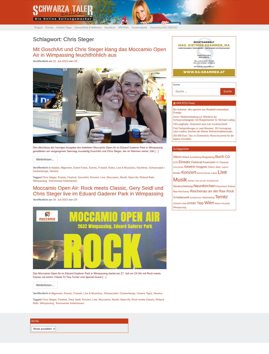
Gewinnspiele (139, 27)
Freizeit (102, 167)
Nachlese (109, 27)
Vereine (54, 171)
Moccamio (113, 177)
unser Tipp (195, 203)
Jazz (218, 166)
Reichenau (183, 191)
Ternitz (221, 196)
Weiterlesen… (45, 159)
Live (102, 177)
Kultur (111, 167)
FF (217, 162)
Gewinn (189, 166)
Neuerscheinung (183, 186)
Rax (175, 191)
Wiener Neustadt (222, 203)
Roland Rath (147, 177)
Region (38, 27)
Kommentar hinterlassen (63, 180)
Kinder (177, 173)
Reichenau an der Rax (208, 191)
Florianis (224, 162)
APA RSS (123, 27)
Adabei (55, 167)
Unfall (183, 203)
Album (177, 156)
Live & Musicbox (125, 167)
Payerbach (221, 186)
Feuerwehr (209, 162)
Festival (71, 177)
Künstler (206, 173)
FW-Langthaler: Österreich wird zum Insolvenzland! (200, 124)
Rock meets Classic (143, 299)
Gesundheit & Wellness (88, 27)
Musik (123, 177)
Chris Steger (49, 177)
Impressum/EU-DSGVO (163, 27)
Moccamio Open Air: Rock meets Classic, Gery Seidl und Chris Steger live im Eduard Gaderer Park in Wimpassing (98, 190)
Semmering (208, 197)
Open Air (133, 177)
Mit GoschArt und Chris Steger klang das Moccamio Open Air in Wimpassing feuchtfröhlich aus (99, 52)
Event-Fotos (80, 167)
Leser (214, 173)
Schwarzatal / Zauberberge (119, 293)
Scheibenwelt (181, 197)
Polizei (231, 186)
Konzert (94, 177)
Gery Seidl (74, 299)
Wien (209, 202)
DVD (175, 162)
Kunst (199, 173)
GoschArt (83, 177)
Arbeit (185, 157)
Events (49, 27)
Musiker (191, 181)
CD (227, 157)
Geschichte (178, 167)
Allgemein (66, 167)
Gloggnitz (201, 166)
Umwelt (177, 203)
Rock (230, 191)
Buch (219, 156)
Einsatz (184, 162)
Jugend (224, 167)
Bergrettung (208, 157)
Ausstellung (195, 157)
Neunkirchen (204, 186)
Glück (211, 167)
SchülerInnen (195, 197)
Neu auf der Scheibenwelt (207, 181)
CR (75, 61)
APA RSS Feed (185, 103)
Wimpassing (40, 180)
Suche (176, 84)
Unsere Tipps (64, 27)
